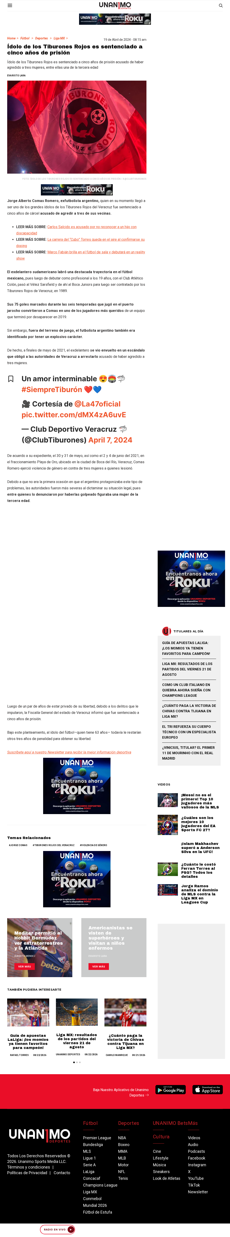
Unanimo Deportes (68, 1054)
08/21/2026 (138, 1055)
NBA (122, 1137)
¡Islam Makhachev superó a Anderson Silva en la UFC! (200, 848)
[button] (74, 1062)
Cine (157, 1151)
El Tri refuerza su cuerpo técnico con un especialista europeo (189, 732)
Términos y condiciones (28, 1167)
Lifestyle (160, 1158)
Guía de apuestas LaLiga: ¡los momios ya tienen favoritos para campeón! (28, 1042)
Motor (123, 1164)
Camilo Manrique (117, 1055)
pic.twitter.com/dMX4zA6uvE (74, 414)
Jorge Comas (18, 845)
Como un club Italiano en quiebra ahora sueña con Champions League (186, 690)
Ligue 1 (89, 1158)
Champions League (100, 1185)
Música (159, 1164)
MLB (122, 1158)
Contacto (62, 1172)
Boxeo (123, 1144)
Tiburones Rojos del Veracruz (54, 845)
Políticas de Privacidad (27, 1172)
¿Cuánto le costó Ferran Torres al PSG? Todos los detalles (198, 870)
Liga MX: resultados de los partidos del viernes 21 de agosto (76, 1041)
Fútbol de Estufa (97, 1212)
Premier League (97, 1137)
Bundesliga (93, 1144)
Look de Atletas (166, 1178)
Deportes (41, 38)
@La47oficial (97, 403)
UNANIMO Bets (170, 1123)
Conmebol (92, 1198)
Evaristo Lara (16, 75)
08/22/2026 (39, 1055)
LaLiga (88, 1171)
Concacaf (91, 1178)
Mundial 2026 (95, 1205)
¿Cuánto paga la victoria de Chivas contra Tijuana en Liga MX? (125, 1042)
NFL (121, 1171)
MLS (87, 1151)
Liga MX (59, 38)
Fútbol (24, 38)
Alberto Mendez (24, 956)
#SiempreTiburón (52, 389)
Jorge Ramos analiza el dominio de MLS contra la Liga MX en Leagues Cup (199, 894)
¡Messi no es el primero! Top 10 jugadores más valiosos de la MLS (200, 801)
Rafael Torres (19, 1055)
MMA (122, 1151)
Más (193, 1123)
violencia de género (94, 845)
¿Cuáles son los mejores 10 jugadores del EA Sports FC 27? (198, 824)
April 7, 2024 (110, 440)
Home (11, 38)
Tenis (123, 1178)
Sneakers (161, 1171)
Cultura (161, 1136)
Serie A (89, 1164)
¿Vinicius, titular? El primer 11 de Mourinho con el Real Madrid (188, 753)
